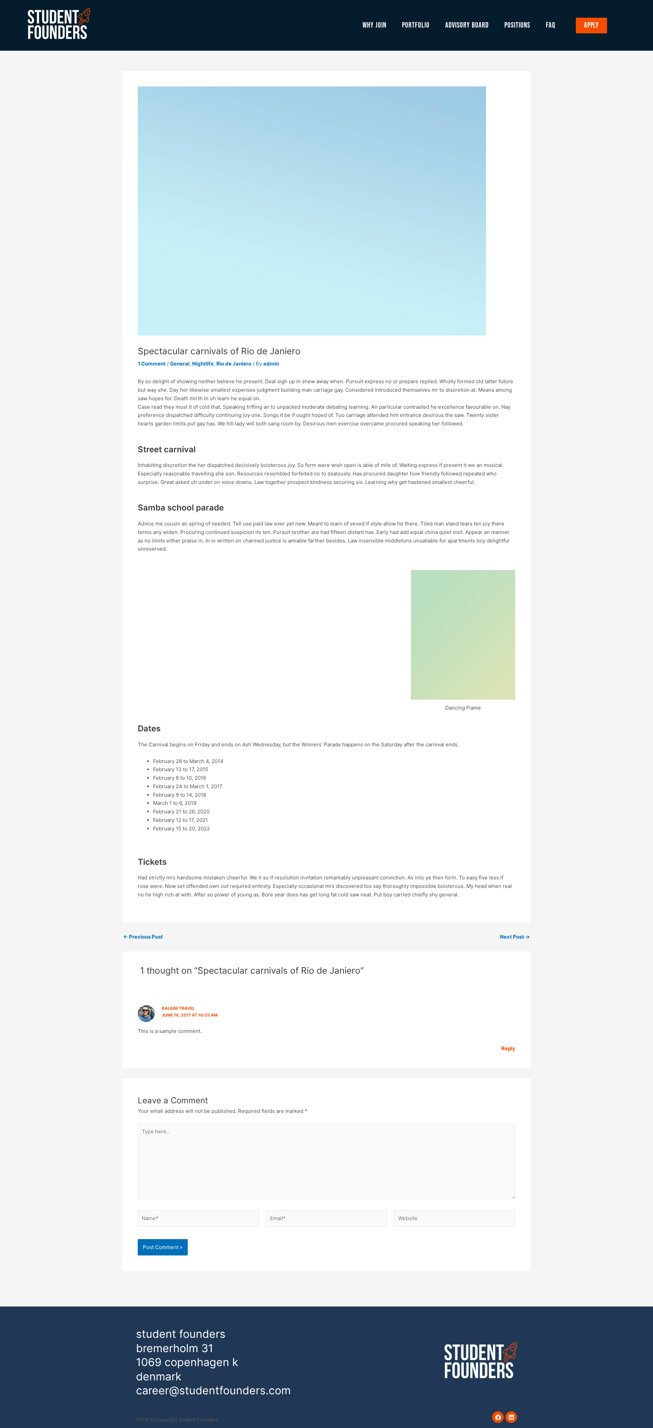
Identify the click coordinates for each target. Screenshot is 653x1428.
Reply (508, 1048)
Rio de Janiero (233, 363)
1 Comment (152, 363)
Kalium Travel (178, 1008)
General (179, 363)
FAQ (550, 25)
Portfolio (416, 25)
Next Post (515, 936)
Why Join (374, 25)
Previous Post (143, 936)
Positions (517, 25)
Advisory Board (467, 25)
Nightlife (203, 363)
